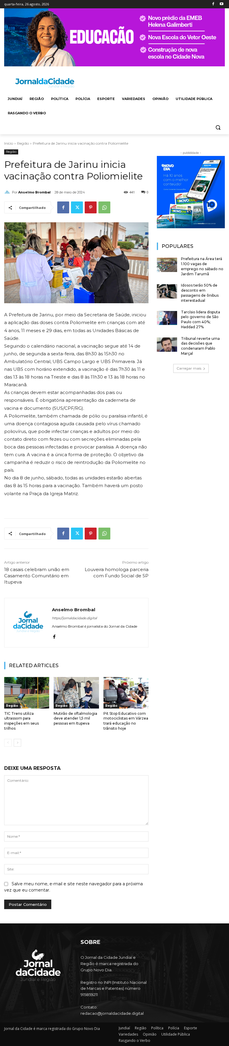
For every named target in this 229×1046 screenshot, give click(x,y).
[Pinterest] (91, 207)
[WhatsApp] (104, 207)
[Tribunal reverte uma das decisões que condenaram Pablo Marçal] (167, 344)
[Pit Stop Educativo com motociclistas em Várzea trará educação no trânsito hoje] (125, 693)
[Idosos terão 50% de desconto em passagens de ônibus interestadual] (167, 291)
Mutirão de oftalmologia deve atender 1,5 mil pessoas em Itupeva (75, 718)
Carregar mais (189, 368)
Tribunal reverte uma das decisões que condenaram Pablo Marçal (200, 346)
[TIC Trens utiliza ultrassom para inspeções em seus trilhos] (26, 693)
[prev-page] (8, 743)
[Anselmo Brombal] (8, 192)
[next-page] (17, 743)
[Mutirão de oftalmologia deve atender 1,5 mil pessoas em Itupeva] (76, 693)
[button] (218, 128)
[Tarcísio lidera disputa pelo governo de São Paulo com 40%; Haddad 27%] (167, 318)
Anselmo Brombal (34, 192)
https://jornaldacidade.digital (74, 618)
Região (23, 143)
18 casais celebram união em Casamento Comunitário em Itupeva (36, 576)
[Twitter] (77, 207)
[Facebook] (213, 4)
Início (8, 143)
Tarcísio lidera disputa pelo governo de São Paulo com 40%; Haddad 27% (200, 319)
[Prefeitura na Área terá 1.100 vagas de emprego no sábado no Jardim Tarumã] (167, 265)
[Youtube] (221, 4)
